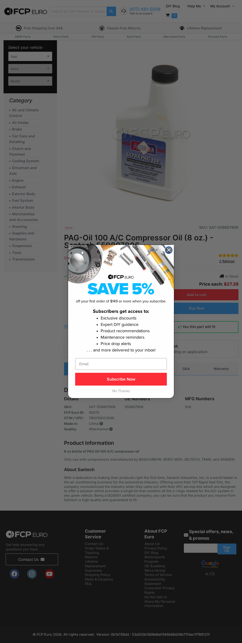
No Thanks (121, 391)
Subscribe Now (121, 379)
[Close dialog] (168, 250)
